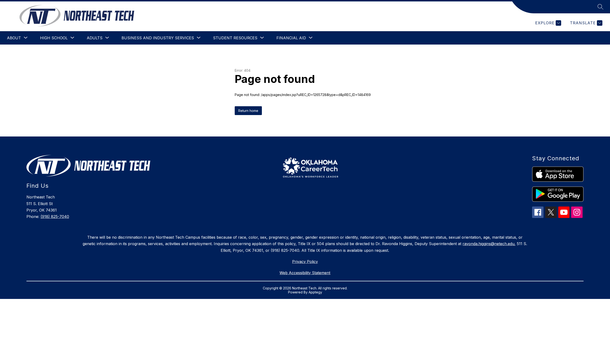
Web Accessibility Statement (305, 272)
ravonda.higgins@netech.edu (488, 243)
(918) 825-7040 (55, 216)
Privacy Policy (305, 261)
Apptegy (315, 292)
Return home (248, 111)
